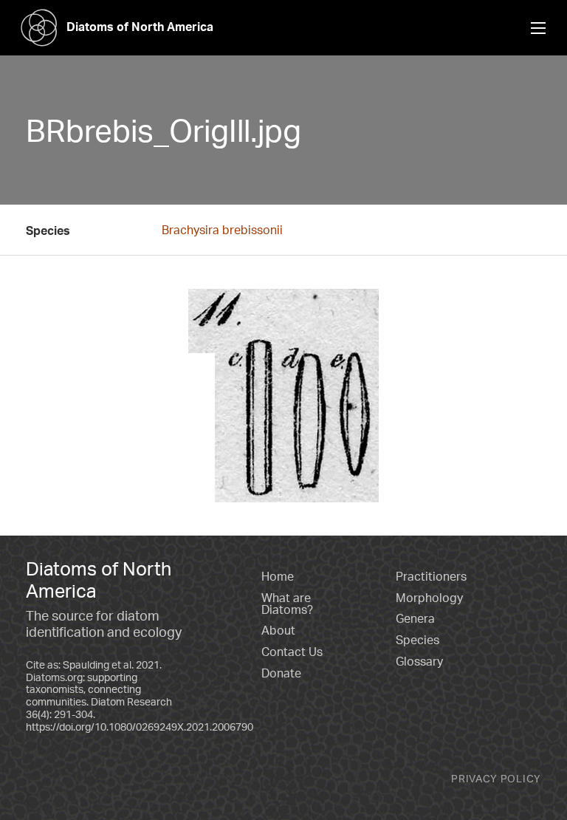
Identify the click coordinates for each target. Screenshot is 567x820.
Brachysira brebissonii (222, 229)
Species (417, 639)
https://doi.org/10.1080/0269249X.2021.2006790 (139, 726)
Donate (281, 673)
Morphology (429, 597)
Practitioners (431, 576)
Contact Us (292, 651)
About (278, 630)
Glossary (419, 661)
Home (277, 576)
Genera (415, 618)
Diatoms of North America (139, 26)
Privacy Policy (496, 778)
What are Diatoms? (287, 603)
